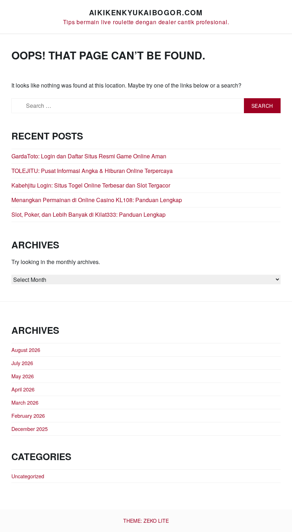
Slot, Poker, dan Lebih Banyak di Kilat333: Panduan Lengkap (88, 214)
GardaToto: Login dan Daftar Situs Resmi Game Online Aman (88, 156)
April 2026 (23, 389)
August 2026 (25, 349)
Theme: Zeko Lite (146, 520)
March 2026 (24, 402)
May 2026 (22, 376)
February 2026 (28, 415)
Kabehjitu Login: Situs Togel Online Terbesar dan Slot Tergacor (90, 185)
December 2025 (29, 428)
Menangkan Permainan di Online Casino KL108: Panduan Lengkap (96, 200)
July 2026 (22, 363)
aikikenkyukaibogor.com (146, 12)
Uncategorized (27, 476)
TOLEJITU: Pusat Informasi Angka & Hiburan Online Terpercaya (92, 171)
